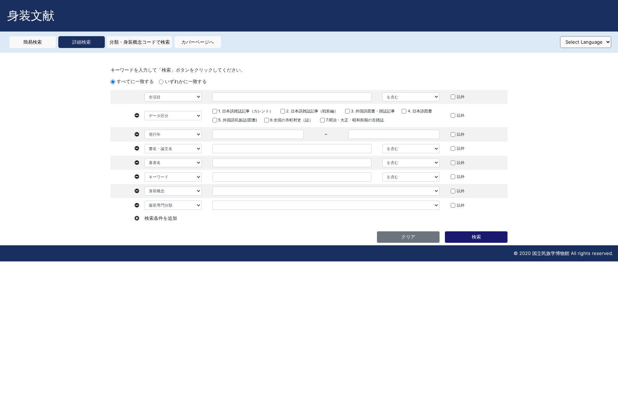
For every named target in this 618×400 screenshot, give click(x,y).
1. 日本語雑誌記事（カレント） (245, 111)
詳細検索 (81, 42)
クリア (408, 237)
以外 (461, 96)
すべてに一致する (135, 81)
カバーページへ (197, 42)
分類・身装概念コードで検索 (139, 42)
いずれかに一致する (186, 81)
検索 (476, 237)
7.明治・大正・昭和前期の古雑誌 (355, 119)
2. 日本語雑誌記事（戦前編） (312, 111)
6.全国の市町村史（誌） (291, 119)
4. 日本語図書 (420, 111)
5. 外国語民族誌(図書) (237, 119)
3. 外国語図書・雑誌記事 (373, 111)
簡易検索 (32, 42)
